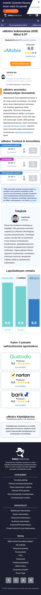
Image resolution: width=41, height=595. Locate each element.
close (37, 2)
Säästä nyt (10, 11)
